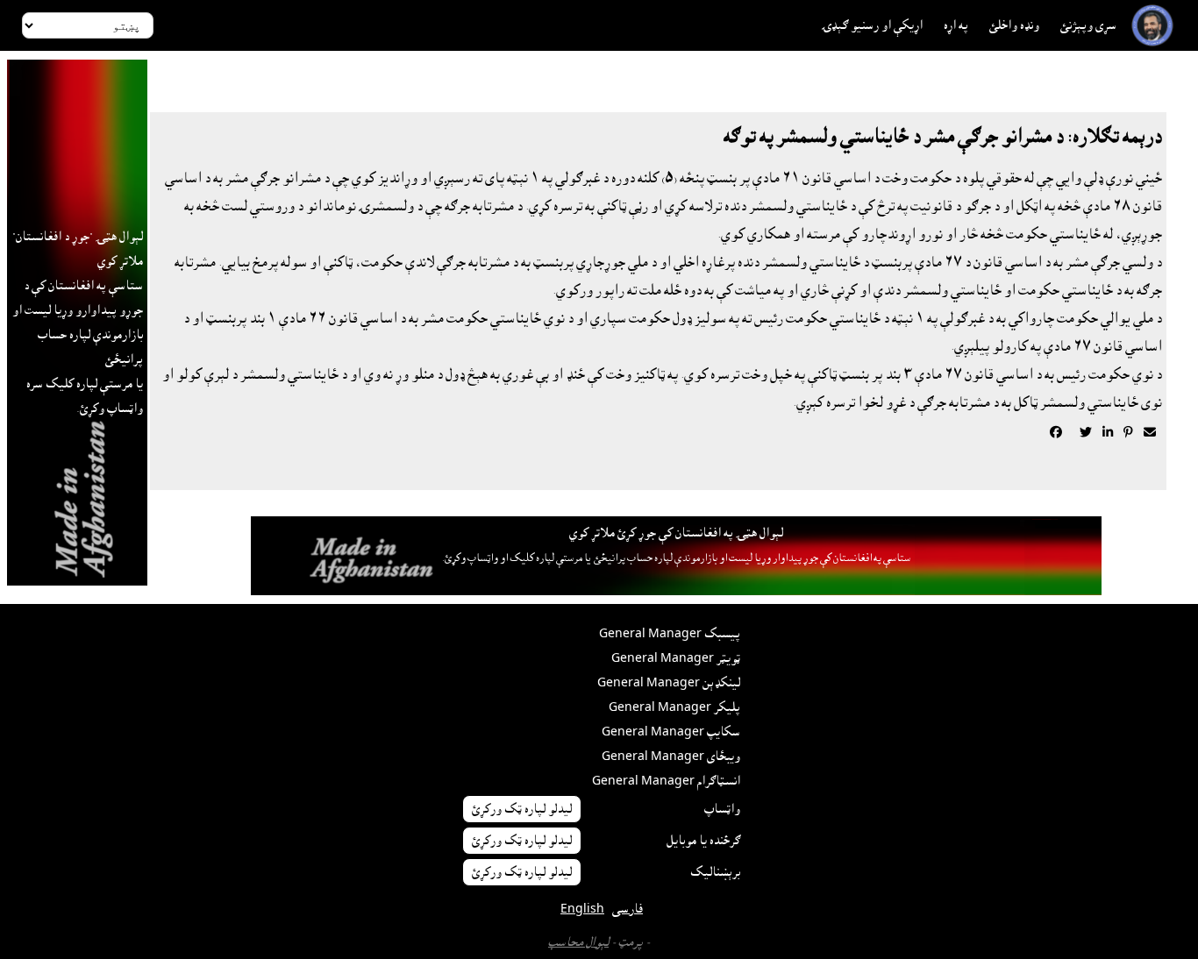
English (582, 909)
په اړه (956, 25)
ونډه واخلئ (1014, 25)
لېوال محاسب (578, 942)
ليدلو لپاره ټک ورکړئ (522, 809)
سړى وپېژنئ (1088, 25)
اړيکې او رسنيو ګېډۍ (872, 25)
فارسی (627, 909)
